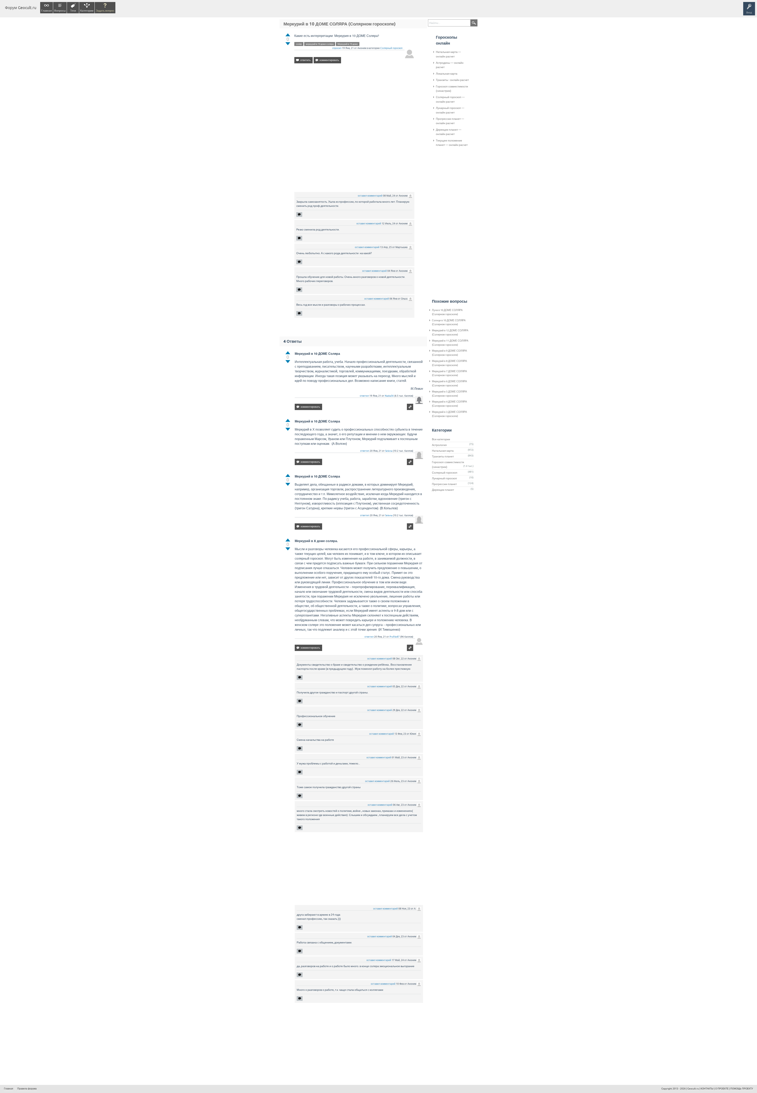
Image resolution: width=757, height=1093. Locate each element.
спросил (336, 48)
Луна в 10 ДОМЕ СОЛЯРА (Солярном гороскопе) (447, 312)
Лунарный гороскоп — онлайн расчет (450, 110)
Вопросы (60, 10)
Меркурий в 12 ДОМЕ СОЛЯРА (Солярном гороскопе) (450, 332)
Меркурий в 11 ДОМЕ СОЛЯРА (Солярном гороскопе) (450, 342)
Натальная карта (443, 450)
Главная (46, 10)
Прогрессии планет (444, 484)
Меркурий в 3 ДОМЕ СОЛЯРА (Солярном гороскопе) (449, 414)
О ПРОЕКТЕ (722, 1088)
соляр (299, 44)
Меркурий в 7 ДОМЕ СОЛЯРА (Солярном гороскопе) (449, 373)
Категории (86, 10)
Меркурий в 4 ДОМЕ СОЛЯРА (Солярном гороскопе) (449, 403)
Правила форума (27, 1088)
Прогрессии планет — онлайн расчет (450, 121)
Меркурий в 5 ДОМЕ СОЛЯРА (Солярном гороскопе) (449, 393)
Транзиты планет (443, 456)
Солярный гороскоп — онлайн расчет (450, 99)
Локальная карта (446, 73)
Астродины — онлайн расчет (449, 65)
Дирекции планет (443, 489)
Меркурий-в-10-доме (347, 44)
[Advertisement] (354, 100)
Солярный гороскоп (391, 48)
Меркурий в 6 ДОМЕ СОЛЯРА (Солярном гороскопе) (449, 383)
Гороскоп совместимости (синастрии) (452, 88)
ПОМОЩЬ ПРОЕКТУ (741, 1088)
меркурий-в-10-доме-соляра (320, 44)
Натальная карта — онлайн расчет (448, 54)
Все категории (441, 439)
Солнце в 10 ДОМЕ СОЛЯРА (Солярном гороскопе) (449, 322)
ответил (364, 395)
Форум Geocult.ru (20, 7)
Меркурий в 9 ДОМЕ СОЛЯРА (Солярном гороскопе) (449, 352)
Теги (73, 10)
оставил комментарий (370, 195)
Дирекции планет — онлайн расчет (448, 132)
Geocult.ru (693, 1088)
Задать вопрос (105, 10)
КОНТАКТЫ (707, 1088)
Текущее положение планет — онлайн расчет (452, 142)
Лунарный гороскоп (444, 478)
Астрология (439, 445)
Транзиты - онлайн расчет (452, 79)
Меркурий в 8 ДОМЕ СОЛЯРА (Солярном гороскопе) (449, 363)
